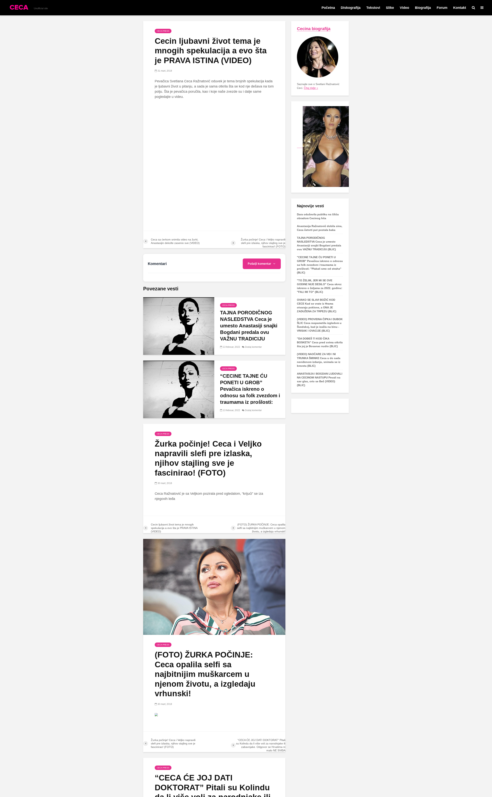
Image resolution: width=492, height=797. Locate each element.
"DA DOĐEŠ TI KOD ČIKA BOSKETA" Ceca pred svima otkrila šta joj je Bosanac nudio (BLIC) (320, 342)
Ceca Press (163, 31)
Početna (328, 8)
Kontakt (459, 8)
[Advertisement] (214, 131)
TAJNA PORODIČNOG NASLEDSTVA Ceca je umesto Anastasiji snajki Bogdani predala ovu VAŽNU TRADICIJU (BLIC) (248, 329)
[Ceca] (323, 146)
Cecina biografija (313, 28)
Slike (390, 8)
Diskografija (351, 8)
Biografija (423, 8)
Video (404, 8)
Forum (442, 8)
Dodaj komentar (253, 347)
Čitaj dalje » (311, 87)
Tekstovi (373, 8)
